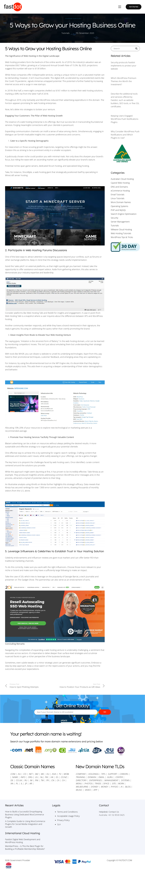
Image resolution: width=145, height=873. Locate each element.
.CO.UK (19, 780)
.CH (63, 780)
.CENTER (119, 777)
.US (36, 777)
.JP (26, 783)
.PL (17, 783)
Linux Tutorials (117, 198)
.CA (57, 780)
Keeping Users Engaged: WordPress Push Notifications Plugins (124, 118)
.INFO (22, 777)
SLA (59, 824)
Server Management (120, 221)
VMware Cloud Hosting (121, 229)
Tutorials (65, 33)
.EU (47, 774)
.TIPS (103, 774)
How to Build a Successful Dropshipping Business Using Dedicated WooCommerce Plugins (24, 814)
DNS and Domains (119, 186)
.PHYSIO (114, 786)
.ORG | (31, 777)
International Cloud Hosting (22, 833)
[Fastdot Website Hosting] (13, 6)
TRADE (98, 783)
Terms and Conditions (67, 811)
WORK (121, 783)
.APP (95, 789)
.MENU (79, 783)
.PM (36, 780)
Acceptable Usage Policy (68, 816)
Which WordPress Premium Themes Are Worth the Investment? (123, 81)
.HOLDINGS (93, 774)
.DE (11, 780)
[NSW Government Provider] (25, 865)
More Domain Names (121, 202)
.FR (47, 780)
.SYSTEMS (125, 780)
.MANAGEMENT (111, 780)
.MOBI (66, 774)
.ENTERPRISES (95, 780)
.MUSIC (79, 789)
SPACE (106, 783)
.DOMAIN (91, 777)
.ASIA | (55, 774)
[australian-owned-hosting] (125, 153)
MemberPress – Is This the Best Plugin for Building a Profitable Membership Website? (25, 847)
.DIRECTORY (81, 780)
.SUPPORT (112, 774)
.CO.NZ (63, 777)
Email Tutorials (117, 194)
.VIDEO (88, 789)
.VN (11, 783)
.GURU (110, 777)
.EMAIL (101, 777)
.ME (42, 774)
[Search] (137, 48)
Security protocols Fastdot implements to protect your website (123, 65)
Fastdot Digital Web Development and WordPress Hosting (22, 841)
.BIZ (36, 774)
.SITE (114, 783)
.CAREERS (123, 774)
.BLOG (128, 786)
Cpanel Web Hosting (120, 182)
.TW (42, 780)
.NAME (15, 777)
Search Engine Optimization (124, 214)
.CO (24, 774)
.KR (30, 783)
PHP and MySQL (118, 210)
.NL (41, 777)
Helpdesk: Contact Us (109, 811)
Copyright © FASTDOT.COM (119, 860)
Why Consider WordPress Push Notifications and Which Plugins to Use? (125, 134)
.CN (52, 780)
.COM (12, 774)
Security (114, 217)
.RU (25, 780)
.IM (31, 780)
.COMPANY (81, 774)
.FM (46, 777)
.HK (51, 777)
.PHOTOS (88, 783)
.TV (59, 774)
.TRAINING (80, 777)
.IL (21, 783)
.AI (121, 786)
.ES (57, 777)
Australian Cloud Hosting (122, 179)
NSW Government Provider (17, 860)
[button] (120, 6)
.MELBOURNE (82, 786)
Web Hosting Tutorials (121, 233)
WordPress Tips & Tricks (122, 237)
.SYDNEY (94, 786)
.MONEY (104, 786)
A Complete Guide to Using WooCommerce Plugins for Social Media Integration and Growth (25, 824)
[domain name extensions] (72, 751)
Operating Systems (119, 206)
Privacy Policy (63, 820)
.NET (31, 774)
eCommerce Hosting (120, 190)
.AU (19, 774)
